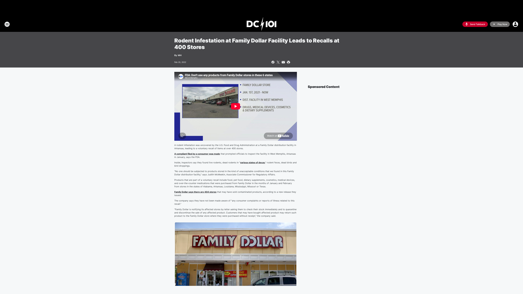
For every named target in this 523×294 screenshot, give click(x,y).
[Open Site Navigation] (7, 24)
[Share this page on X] (278, 62)
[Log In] (516, 24)
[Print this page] (288, 62)
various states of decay (252, 162)
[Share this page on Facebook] (273, 62)
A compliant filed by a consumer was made (197, 153)
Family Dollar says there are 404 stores (195, 192)
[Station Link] (261, 24)
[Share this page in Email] (283, 62)
